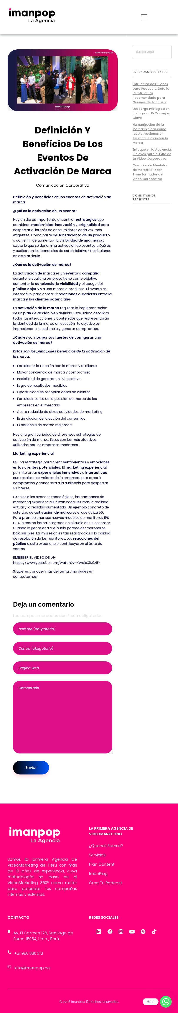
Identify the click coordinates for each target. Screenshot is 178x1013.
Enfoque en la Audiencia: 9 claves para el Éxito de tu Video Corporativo (152, 154)
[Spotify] (143, 932)
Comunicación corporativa (62, 185)
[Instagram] (121, 932)
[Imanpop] (45, 17)
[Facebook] (110, 932)
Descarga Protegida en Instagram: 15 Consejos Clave (151, 113)
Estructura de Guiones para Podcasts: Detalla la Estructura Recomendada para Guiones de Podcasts (151, 93)
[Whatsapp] (166, 1002)
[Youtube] (132, 932)
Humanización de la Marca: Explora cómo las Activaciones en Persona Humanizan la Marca (150, 133)
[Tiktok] (154, 932)
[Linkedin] (99, 932)
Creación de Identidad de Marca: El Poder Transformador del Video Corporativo (150, 172)
